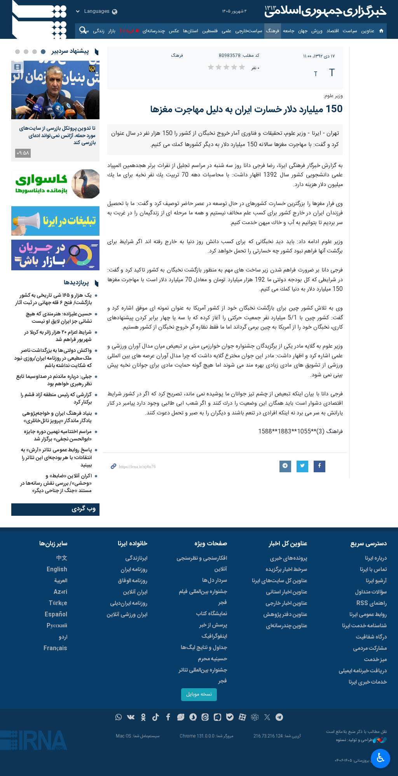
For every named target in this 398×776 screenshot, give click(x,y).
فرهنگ (272, 31)
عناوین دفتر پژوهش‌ (285, 614)
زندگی (99, 31)
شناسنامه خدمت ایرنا (364, 626)
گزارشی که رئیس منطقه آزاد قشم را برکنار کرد (56, 399)
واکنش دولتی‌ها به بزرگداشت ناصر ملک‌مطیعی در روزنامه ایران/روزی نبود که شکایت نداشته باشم (53, 358)
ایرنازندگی (136, 558)
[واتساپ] (118, 718)
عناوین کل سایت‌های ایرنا (279, 581)
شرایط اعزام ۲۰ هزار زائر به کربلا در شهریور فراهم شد (58, 336)
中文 (61, 558)
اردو (63, 637)
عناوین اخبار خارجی (286, 603)
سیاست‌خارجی (248, 31)
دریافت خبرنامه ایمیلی (363, 671)
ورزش (317, 31)
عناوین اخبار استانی (286, 592)
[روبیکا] (255, 718)
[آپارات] (242, 718)
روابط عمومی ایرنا (368, 614)
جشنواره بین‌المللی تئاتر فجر (203, 676)
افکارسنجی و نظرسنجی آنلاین (201, 564)
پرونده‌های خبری (288, 558)
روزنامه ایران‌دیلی (128, 603)
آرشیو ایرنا (376, 581)
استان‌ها (190, 31)
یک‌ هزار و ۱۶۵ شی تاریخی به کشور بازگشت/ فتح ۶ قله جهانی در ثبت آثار (54, 299)
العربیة (60, 581)
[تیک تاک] (155, 718)
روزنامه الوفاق (132, 581)
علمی (226, 31)
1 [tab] (43, 51)
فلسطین (210, 31)
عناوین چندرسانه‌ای (286, 626)
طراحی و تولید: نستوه (354, 740)
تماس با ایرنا (373, 569)
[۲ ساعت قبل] (55, 90)
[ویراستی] (180, 718)
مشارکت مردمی (370, 648)
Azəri (60, 592)
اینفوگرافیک (214, 636)
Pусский (57, 626)
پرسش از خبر (213, 625)
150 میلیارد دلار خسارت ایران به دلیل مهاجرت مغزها (246, 110)
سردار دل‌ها (214, 580)
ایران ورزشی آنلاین (127, 614)
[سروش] (193, 718)
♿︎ (380, 758)
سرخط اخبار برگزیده (286, 569)
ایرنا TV (126, 31)
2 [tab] (34, 51)
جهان (302, 31)
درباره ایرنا (376, 558)
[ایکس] (267, 718)
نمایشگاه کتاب (211, 614)
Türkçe (58, 603)
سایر (85, 31)
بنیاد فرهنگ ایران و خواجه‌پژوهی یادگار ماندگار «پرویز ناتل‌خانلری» (57, 417)
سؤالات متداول (371, 592)
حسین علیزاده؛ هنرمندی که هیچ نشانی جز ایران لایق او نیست (59, 318)
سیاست (350, 31)
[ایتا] (205, 718)
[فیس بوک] (168, 718)
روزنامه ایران (133, 569)
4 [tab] (17, 51)
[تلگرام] (279, 718)
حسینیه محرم (212, 659)
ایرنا (324, 11)
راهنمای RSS (371, 603)
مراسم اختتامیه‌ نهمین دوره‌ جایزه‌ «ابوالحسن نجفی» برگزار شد (58, 436)
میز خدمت (375, 660)
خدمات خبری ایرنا (368, 682)
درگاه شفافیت (371, 637)
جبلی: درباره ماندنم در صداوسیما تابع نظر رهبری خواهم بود (54, 380)
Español (56, 614)
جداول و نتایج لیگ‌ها (204, 647)
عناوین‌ (367, 31)
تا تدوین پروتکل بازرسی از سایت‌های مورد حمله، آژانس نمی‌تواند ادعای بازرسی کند (57, 135)
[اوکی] (143, 718)
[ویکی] (131, 718)
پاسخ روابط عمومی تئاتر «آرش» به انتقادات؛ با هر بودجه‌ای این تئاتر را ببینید (56, 457)
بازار (111, 31)
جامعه (288, 31)
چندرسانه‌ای (154, 31)
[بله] (230, 718)
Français (55, 648)
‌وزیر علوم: (333, 96)
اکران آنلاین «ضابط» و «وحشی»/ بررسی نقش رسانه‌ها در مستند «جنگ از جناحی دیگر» (56, 483)
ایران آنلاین (135, 592)
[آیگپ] (217, 718)
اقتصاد (332, 31)
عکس (174, 31)
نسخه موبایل (199, 695)
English (57, 569)
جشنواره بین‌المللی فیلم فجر (203, 597)
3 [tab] (26, 51)
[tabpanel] (55, 111)
